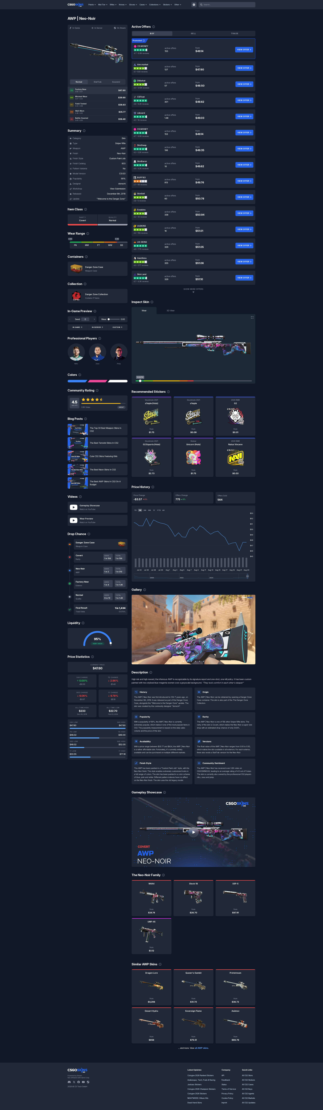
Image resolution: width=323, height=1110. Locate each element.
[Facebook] (79, 1082)
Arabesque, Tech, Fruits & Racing (201, 1080)
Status (224, 1084)
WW (110, 245)
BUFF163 (141, 177)
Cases (142, 5)
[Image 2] (187, 661)
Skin (124, 138)
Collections (153, 5)
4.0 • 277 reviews (141, 265)
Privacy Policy (227, 1093)
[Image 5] (199, 661)
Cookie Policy (227, 1098)
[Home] (77, 5)
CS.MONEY (142, 46)
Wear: (104, 319)
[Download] (135, 660)
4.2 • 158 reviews (141, 233)
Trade (234, 33)
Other (176, 5)
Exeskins (141, 209)
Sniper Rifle (120, 143)
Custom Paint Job (117, 158)
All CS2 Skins (247, 1075)
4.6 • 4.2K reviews (141, 168)
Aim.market (142, 64)
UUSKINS (141, 226)
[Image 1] (183, 661)
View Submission (118, 188)
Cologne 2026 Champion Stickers (201, 1089)
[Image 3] (191, 661)
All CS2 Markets (248, 1098)
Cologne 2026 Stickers (197, 1093)
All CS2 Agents (248, 1093)
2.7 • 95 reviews (140, 185)
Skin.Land (141, 274)
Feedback (226, 1080)
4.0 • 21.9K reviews (141, 88)
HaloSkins (141, 258)
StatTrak (97, 82)
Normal (79, 82)
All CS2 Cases (247, 1084)
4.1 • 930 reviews (141, 72)
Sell (193, 33)
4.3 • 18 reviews (140, 120)
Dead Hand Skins (194, 1103)
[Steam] (89, 1082)
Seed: (77, 319)
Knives (122, 5)
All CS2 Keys (247, 1089)
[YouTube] (84, 1082)
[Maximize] (252, 317)
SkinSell (141, 193)
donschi (122, 183)
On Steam (121, 28)
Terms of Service (229, 1089)
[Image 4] (195, 661)
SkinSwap (141, 145)
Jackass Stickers (194, 1084)
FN (75, 245)
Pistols (91, 5)
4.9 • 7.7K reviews (141, 249)
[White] (118, 381)
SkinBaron (142, 161)
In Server (98, 28)
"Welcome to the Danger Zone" (111, 198)
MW (87, 245)
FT (98, 245)
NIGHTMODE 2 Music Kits (197, 1098)
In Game (76, 28)
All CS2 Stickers (248, 1080)
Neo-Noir (121, 153)
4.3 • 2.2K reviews (141, 152)
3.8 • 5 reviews (140, 201)
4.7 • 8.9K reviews (141, 53)
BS (121, 245)
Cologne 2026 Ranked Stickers (200, 1075)
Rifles (112, 5)
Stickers (166, 5)
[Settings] (194, 4)
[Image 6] (203, 661)
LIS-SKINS (142, 242)
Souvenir (116, 82)
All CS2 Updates (248, 1103)
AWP (123, 148)
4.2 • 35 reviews (140, 217)
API (223, 1075)
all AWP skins (201, 1048)
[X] (75, 1082)
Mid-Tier (101, 5)
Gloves (132, 5)
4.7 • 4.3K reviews (141, 281)
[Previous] (70, 319)
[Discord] (70, 1082)
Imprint (224, 1103)
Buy (152, 33)
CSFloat (141, 97)
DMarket (141, 80)
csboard (141, 113)
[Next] (94, 319)
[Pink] (97, 381)
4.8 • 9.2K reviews (141, 104)
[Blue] (77, 381)
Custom (116, 327)
